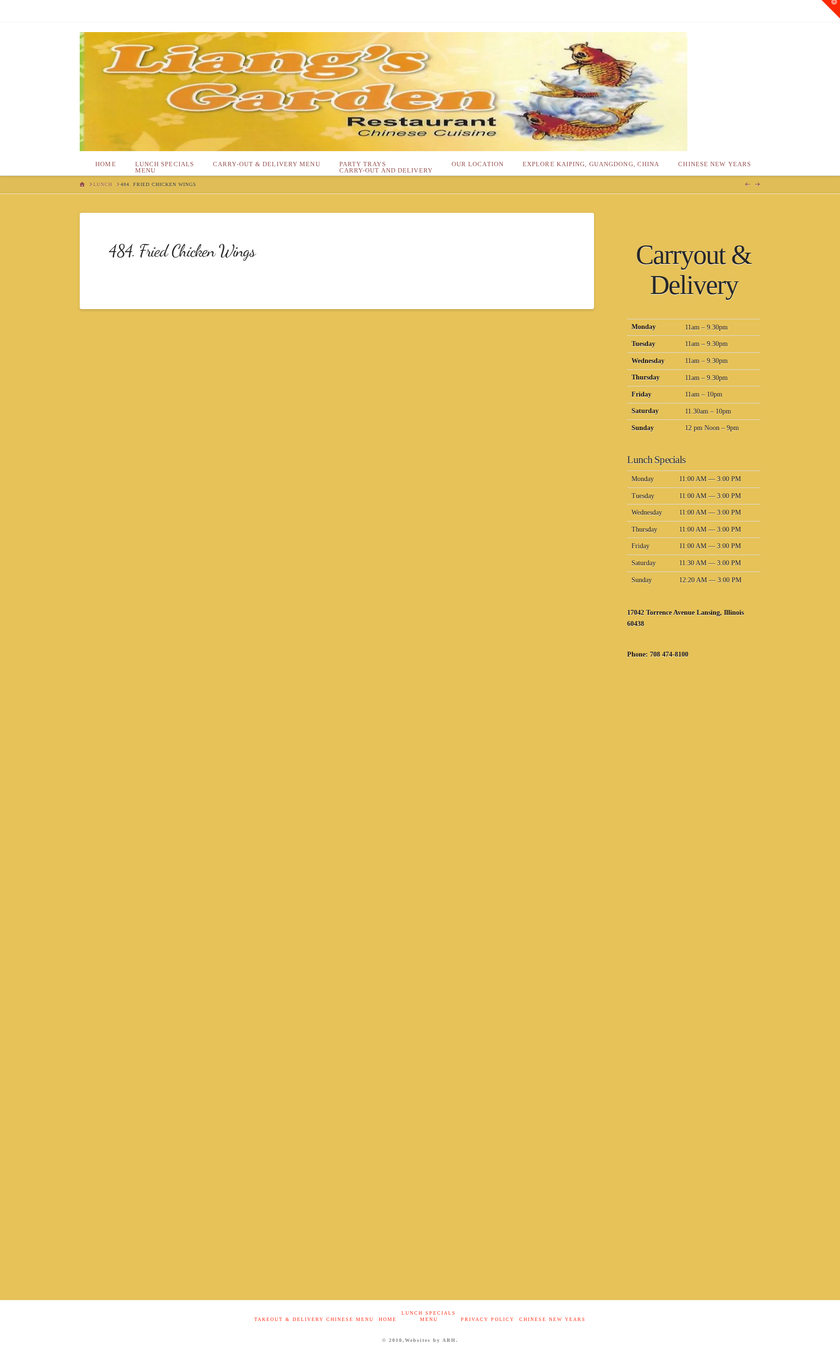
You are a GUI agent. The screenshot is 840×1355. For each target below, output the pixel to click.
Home (388, 1319)
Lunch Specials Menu (429, 1316)
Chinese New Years (552, 1319)
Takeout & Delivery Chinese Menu (314, 1319)
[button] (831, 9)
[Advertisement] (693, 825)
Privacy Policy (487, 1319)
